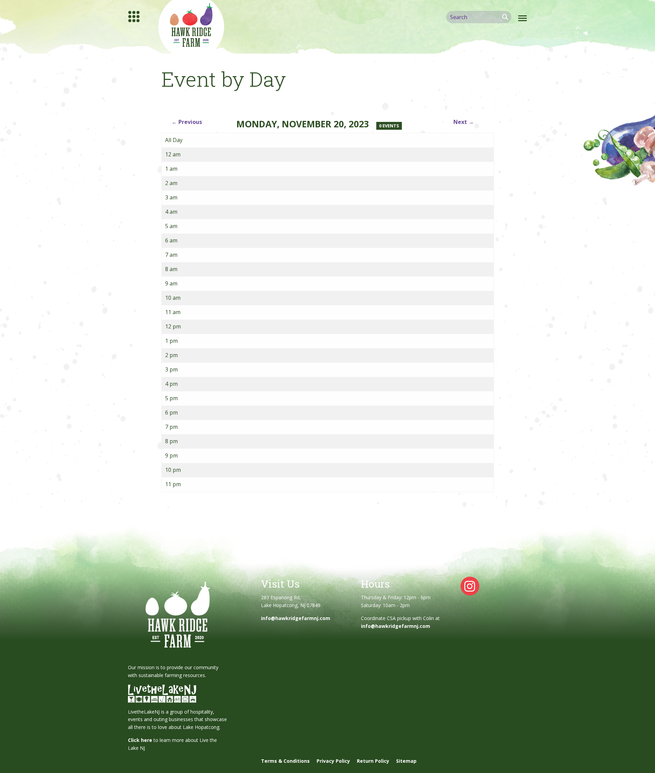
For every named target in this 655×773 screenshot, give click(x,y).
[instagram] (470, 585)
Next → (463, 122)
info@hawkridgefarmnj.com (295, 618)
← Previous (187, 122)
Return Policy (373, 761)
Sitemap (406, 761)
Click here (140, 740)
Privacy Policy (333, 761)
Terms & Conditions (285, 761)
